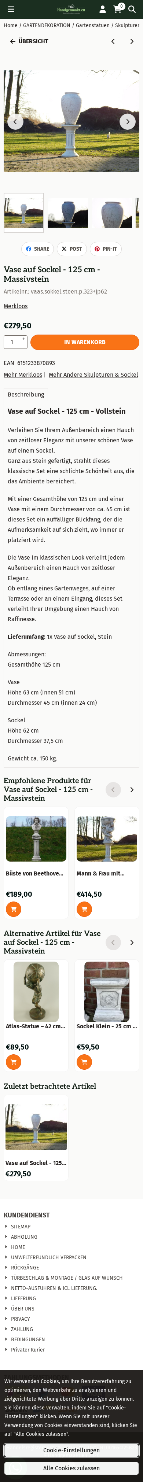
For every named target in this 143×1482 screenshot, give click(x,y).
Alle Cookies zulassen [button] (71, 1468)
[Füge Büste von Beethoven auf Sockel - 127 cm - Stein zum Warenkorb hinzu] (13, 909)
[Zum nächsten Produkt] (131, 41)
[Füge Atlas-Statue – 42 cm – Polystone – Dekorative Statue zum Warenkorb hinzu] (13, 1062)
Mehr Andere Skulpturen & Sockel (93, 374)
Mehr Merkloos (23, 374)
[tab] (26, 394)
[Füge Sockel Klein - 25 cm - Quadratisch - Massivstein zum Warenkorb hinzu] (84, 1062)
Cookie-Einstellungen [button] (71, 1450)
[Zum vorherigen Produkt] (113, 41)
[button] (11, 9)
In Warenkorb (85, 342)
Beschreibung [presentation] (26, 394)
